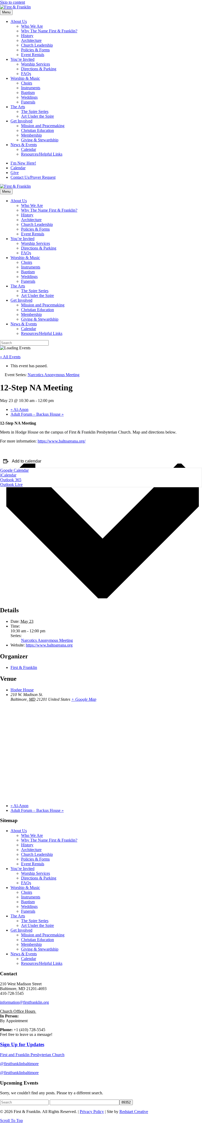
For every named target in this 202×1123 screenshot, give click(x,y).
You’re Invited (22, 59)
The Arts (18, 107)
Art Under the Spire (37, 116)
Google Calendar (14, 470)
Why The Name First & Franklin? (49, 31)
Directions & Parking (38, 69)
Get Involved (21, 121)
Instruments (30, 88)
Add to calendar (26, 461)
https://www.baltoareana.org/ (61, 441)
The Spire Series (34, 111)
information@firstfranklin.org (24, 1002)
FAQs (26, 73)
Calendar (28, 149)
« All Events (10, 357)
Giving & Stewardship (39, 140)
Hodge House (22, 690)
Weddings (29, 97)
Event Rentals (32, 54)
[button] (11, 1120)
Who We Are (32, 26)
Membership (31, 135)
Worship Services (35, 64)
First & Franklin (24, 667)
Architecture (31, 40)
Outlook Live (11, 484)
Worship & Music (25, 78)
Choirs (26, 83)
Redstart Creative (133, 1111)
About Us (19, 21)
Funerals (28, 102)
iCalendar (8, 475)
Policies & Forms (35, 50)
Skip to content (12, 2)
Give (15, 172)
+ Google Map (83, 699)
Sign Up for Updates (22, 1044)
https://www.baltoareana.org (49, 645)
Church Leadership (37, 45)
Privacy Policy (92, 1111)
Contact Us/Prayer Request (33, 177)
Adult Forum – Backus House (37, 414)
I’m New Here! (23, 163)
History (27, 35)
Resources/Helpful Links (41, 154)
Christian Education (37, 130)
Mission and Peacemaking (42, 125)
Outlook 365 (10, 480)
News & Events (24, 144)
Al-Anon (19, 409)
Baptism (28, 92)
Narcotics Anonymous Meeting (47, 640)
